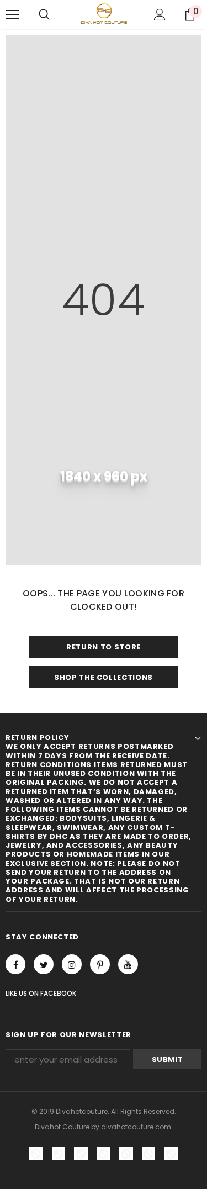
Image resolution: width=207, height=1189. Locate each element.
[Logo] (103, 14)
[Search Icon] (44, 14)
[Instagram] (72, 964)
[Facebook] (15, 964)
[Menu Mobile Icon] (12, 15)
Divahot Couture (62, 1127)
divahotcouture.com (136, 1127)
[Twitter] (44, 964)
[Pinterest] (100, 964)
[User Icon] (160, 14)
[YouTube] (128, 964)
